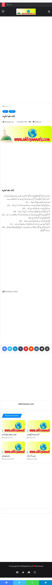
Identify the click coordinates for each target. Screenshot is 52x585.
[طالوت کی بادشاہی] (13, 448)
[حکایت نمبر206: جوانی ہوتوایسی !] (13, 426)
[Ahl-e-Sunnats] (26, 12)
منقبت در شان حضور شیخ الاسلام (33, 434)
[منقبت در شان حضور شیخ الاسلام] (38, 426)
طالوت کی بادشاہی (6, 456)
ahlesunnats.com (9, 122)
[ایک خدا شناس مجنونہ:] (38, 448)
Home (6, 106)
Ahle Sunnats (39, 566)
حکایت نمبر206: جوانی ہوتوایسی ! (9, 434)
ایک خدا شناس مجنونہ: (31, 456)
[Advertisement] (26, 38)
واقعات (12, 111)
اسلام (10, 106)
